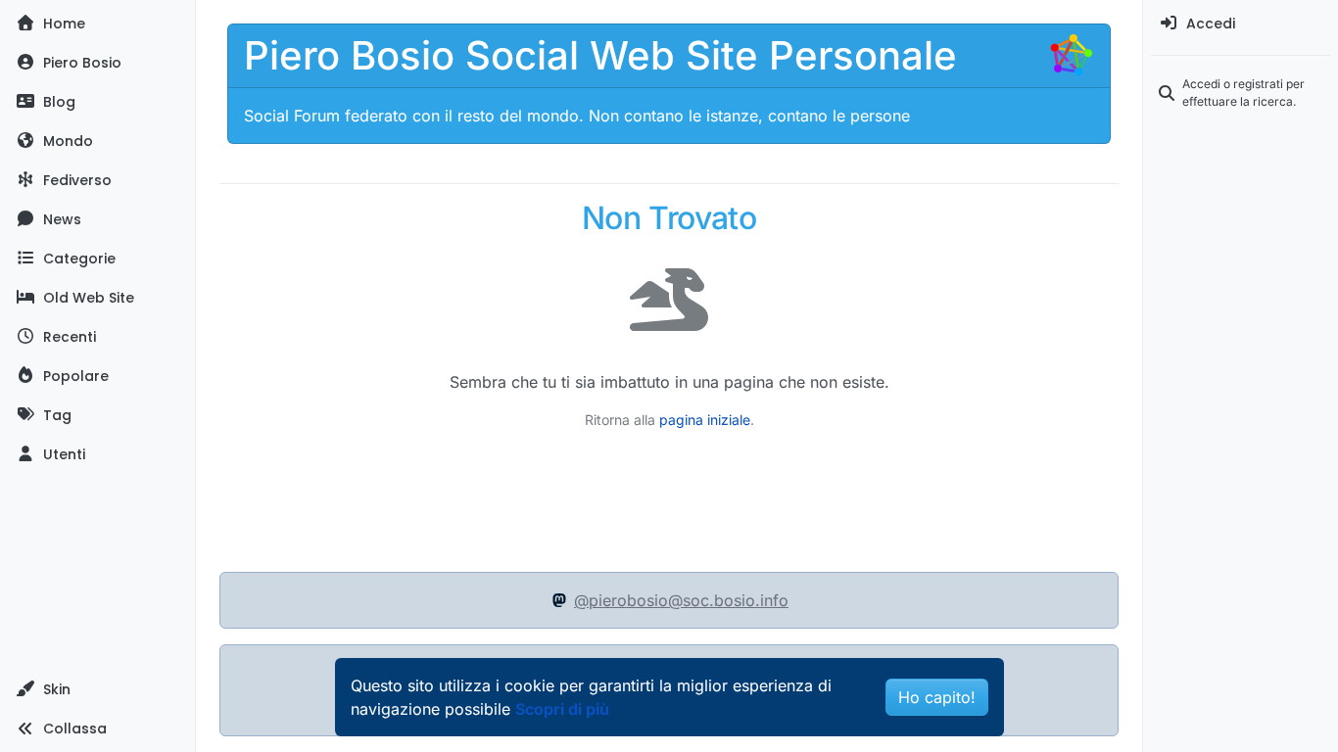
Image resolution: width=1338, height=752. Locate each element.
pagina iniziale (704, 419)
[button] (97, 689)
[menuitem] (1240, 23)
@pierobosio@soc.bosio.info (681, 600)
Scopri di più (562, 709)
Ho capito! (937, 697)
